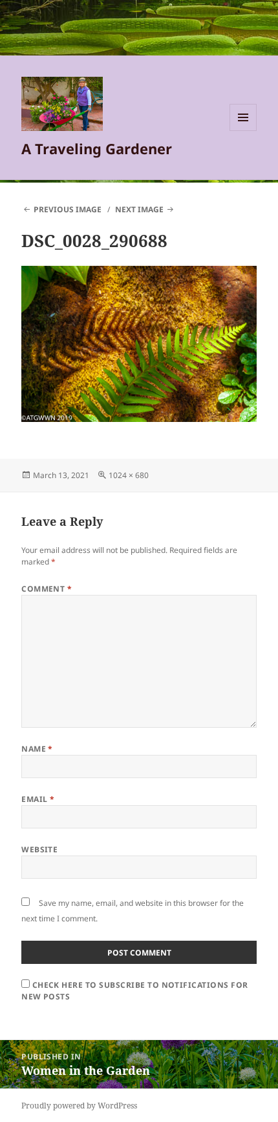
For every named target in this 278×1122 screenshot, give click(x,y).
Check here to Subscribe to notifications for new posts (134, 990)
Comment (46, 588)
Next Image (139, 209)
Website (39, 849)
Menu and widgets (243, 130)
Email (37, 799)
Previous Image (68, 209)
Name (37, 748)
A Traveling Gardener (96, 148)
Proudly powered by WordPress (79, 1105)
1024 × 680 (129, 475)
